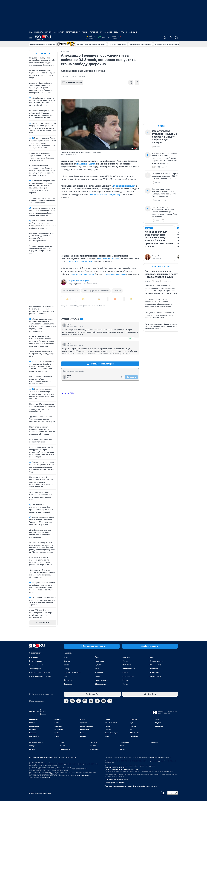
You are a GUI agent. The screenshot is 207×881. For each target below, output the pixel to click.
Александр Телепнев (70, 291)
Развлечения (128, 676)
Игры (122, 32)
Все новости (43, 53)
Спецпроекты (155, 676)
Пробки (104, 38)
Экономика (154, 672)
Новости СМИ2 (68, 393)
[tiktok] (109, 701)
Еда (65, 676)
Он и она (126, 657)
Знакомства (50, 32)
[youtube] (103, 701)
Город (66, 669)
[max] (91, 701)
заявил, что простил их (82, 274)
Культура (99, 665)
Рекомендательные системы (114, 783)
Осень (125, 661)
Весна (66, 665)
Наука (97, 676)
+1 (130, 358)
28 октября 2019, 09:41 (69, 76)
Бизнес (67, 661)
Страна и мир (155, 665)
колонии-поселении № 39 (79, 261)
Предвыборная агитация (39, 672)
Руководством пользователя (115, 767)
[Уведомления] (170, 37)
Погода (61, 32)
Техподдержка (35, 669)
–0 (137, 339)
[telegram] (66, 701)
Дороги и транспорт (72, 672)
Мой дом (99, 672)
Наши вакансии (36, 665)
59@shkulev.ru (55, 774)
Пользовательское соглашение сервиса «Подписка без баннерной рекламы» (131, 786)
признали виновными (124, 186)
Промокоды (131, 32)
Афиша (85, 32)
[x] (97, 701)
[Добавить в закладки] (130, 82)
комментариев (74, 82)
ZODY (116, 32)
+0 (130, 339)
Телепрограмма (73, 32)
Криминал (99, 661)
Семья (125, 684)
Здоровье (68, 684)
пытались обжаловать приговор (105, 194)
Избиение (117, 291)
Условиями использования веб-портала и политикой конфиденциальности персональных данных (138, 771)
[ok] (78, 701)
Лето (97, 669)
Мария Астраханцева (79, 280)
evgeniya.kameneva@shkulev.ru (160, 757)
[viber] (84, 701)
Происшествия (128, 669)
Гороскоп (94, 32)
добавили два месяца (108, 258)
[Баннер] (66, 44)
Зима (97, 657)
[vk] (72, 701)
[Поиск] (165, 37)
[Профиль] (176, 37)
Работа (125, 672)
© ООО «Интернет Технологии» (40, 793)
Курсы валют (106, 32)
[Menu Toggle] (31, 37)
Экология (154, 669)
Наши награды (35, 661)
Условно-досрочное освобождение (96, 291)
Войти (69, 378)
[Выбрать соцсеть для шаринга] (137, 82)
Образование (100, 684)
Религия (125, 680)
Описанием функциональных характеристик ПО (121, 769)
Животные (68, 680)
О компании (34, 657)
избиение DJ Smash (85, 163)
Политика (126, 665)
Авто (66, 657)
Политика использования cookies (116, 779)
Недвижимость (36, 32)
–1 (137, 358)
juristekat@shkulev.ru (84, 776)
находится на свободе (115, 274)
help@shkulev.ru (45, 777)
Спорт (152, 657)
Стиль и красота (156, 661)
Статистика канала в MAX (40, 676)
